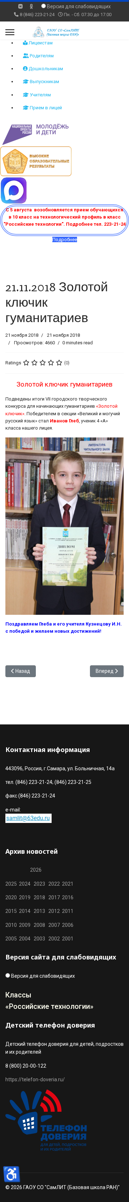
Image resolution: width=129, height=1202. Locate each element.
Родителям (41, 55)
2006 (66, 925)
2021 (67, 884)
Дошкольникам (45, 68)
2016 (67, 897)
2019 (24, 897)
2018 (39, 897)
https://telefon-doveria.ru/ (35, 1079)
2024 (24, 884)
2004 (26, 939)
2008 (39, 925)
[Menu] (9, 32)
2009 (24, 925)
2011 (66, 911)
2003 (41, 939)
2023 (39, 884)
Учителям (40, 94)
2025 (11, 884)
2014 (24, 911)
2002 (54, 939)
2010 (11, 925)
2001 (67, 939)
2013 (39, 911)
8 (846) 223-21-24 (37, 14)
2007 (54, 925)
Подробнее (64, 239)
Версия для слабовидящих (79, 6)
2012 (54, 911)
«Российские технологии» (49, 1006)
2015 (11, 911)
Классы (18, 995)
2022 (54, 884)
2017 (54, 897)
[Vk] (20, 6)
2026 (36, 870)
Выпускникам (44, 81)
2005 (12, 939)
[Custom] (31, 6)
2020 (11, 897)
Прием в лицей (45, 107)
